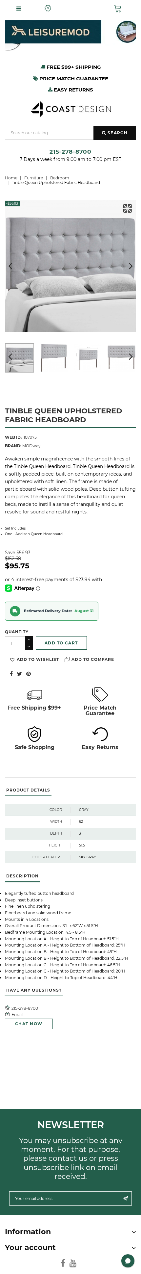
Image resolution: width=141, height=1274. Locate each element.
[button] (119, 9)
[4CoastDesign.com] (70, 108)
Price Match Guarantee (100, 710)
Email (17, 1014)
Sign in (83, 8)
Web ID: (13, 437)
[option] (70, 31)
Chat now (29, 1023)
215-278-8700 (70, 151)
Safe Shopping (34, 747)
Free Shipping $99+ (34, 708)
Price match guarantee (73, 78)
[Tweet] (19, 673)
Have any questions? (33, 990)
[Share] (11, 673)
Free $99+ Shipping (73, 67)
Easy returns (72, 90)
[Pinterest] (28, 673)
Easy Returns (100, 747)
